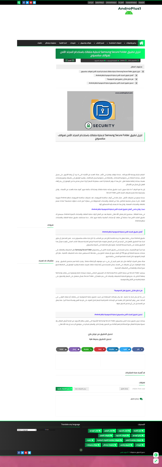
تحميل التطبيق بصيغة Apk (100, 339)
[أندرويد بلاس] (129, 11)
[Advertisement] (57, 22)
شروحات (72, 43)
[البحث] (18, 2)
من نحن (91, 2)
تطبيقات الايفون (105, 435)
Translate (52, 429)
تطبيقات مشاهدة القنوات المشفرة (108, 440)
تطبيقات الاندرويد (99, 60)
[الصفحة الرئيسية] (141, 43)
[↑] (81, 450)
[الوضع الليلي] (156, 455)
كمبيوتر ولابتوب (125, 444)
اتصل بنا (121, 2)
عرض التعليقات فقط (80, 389)
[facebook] (23, 2)
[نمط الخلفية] (156, 461)
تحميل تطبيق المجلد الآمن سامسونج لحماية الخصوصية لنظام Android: (111, 83)
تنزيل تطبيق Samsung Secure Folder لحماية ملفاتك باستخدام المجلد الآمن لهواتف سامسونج (110, 71)
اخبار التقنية (63, 43)
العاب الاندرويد (123, 430)
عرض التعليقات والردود (63, 389)
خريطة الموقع (99, 2)
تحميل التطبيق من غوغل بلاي (100, 334)
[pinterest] (30, 2)
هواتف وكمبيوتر (85, 43)
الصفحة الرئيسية (112, 60)
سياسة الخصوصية (131, 2)
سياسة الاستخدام (111, 2)
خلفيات (39, 43)
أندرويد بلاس (124, 452)
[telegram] (34, 2)
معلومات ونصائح (50, 43)
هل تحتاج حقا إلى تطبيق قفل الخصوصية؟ (120, 79)
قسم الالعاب (100, 43)
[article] (79, 362)
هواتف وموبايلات (92, 444)
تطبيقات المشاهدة (115, 43)
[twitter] (27, 2)
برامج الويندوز (137, 435)
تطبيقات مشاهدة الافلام (133, 440)
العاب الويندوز (94, 430)
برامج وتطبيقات (131, 43)
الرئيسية (141, 2)
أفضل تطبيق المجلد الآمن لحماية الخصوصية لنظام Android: (114, 75)
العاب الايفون (108, 430)
